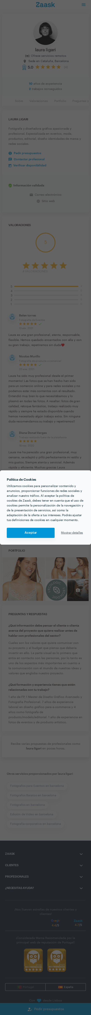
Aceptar (31, 532)
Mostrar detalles (72, 532)
